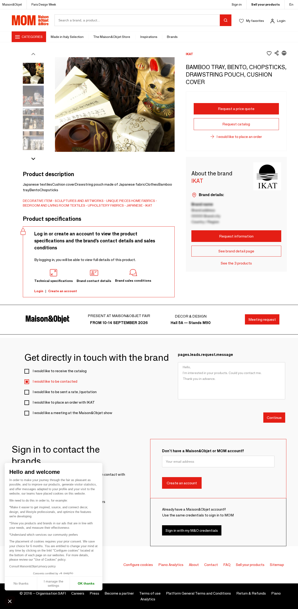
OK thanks (86, 583)
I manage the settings (53, 583)
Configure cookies (138, 564)
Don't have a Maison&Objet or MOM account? (203, 451)
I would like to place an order (239, 136)
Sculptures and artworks (79, 201)
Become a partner (119, 593)
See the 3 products (236, 263)
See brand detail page (236, 251)
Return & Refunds (251, 593)
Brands (172, 37)
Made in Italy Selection (67, 37)
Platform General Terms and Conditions (198, 593)
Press (94, 593)
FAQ (226, 564)
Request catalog (236, 124)
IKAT (148, 205)
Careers (77, 593)
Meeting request (262, 319)
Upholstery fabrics (106, 205)
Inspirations (148, 37)
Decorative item (37, 201)
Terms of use (150, 593)
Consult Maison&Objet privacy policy (32, 566)
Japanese (134, 205)
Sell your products (265, 4)
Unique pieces (118, 201)
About (194, 564)
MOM (30, 20)
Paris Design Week (43, 4)
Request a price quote (236, 109)
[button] (9, 601)
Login (281, 21)
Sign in (237, 4)
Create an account (62, 291)
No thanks (21, 583)
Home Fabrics (143, 201)
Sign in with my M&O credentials (192, 530)
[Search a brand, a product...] (225, 20)
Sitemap (277, 564)
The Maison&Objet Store (112, 37)
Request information (236, 236)
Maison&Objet (12, 4)
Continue (274, 417)
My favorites (255, 21)
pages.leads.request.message (205, 354)
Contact (211, 564)
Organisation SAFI (51, 593)
